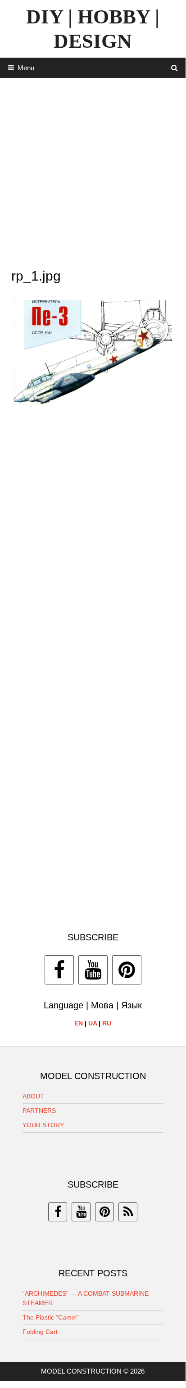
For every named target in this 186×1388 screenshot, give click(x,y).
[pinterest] (104, 1211)
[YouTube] (93, 969)
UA (92, 1023)
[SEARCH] (174, 68)
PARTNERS (39, 1110)
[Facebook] (59, 969)
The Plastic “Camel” (51, 1317)
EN (78, 1023)
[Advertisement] (93, 170)
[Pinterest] (126, 969)
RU (106, 1023)
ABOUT (33, 1096)
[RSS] (127, 1211)
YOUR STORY (43, 1125)
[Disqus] (92, 543)
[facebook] (57, 1211)
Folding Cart (40, 1331)
